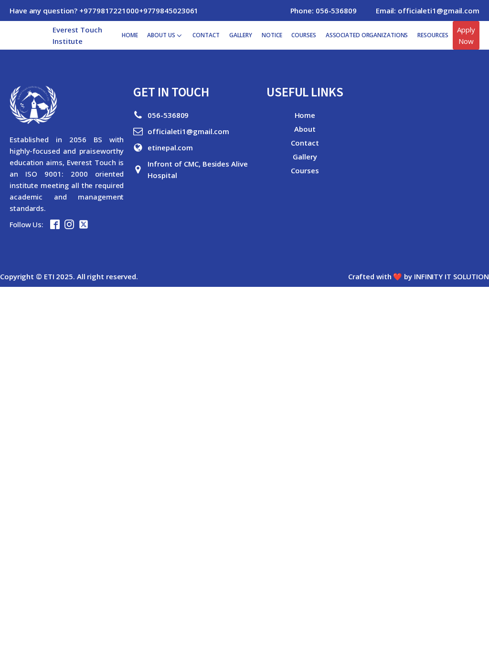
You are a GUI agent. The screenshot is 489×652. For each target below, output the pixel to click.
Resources (432, 35)
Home (130, 35)
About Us (161, 35)
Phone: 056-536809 (323, 10)
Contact (205, 35)
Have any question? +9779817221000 (74, 10)
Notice (272, 35)
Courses (303, 35)
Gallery (240, 35)
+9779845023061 (169, 10)
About (305, 129)
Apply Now (466, 35)
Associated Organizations (367, 35)
